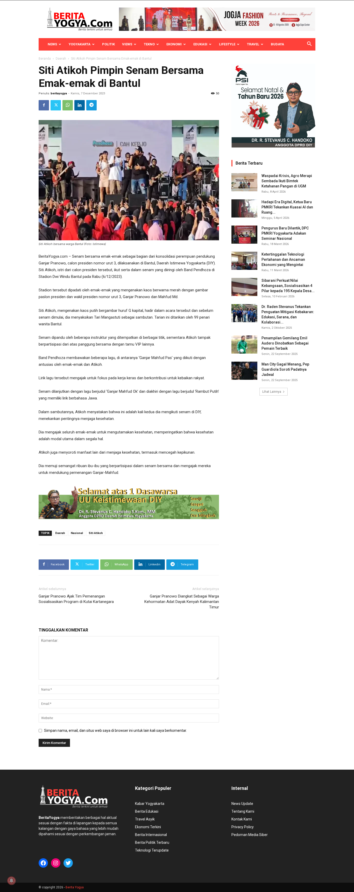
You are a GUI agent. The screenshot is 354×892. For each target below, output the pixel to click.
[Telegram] (91, 105)
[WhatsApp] (67, 105)
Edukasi (200, 44)
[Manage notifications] (11, 880)
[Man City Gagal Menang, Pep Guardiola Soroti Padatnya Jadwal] (244, 371)
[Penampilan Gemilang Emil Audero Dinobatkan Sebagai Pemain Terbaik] (244, 344)
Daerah (61, 58)
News (52, 44)
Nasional (77, 533)
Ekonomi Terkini (148, 827)
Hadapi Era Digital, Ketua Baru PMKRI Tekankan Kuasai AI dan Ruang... (287, 207)
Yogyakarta (79, 44)
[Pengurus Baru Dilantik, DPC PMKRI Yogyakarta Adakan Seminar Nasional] (244, 235)
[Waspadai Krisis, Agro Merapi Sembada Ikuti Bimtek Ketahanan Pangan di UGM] (244, 182)
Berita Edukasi (146, 811)
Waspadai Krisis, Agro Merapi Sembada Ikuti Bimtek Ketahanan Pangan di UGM (286, 181)
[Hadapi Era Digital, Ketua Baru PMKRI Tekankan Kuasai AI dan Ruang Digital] (244, 208)
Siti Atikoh (96, 533)
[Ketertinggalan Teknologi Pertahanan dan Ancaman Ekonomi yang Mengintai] (244, 261)
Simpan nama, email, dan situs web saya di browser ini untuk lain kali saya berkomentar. (115, 730)
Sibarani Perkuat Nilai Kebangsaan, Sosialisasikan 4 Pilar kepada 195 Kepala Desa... (288, 285)
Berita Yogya (75, 887)
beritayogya (59, 93)
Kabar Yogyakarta (149, 804)
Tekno (149, 44)
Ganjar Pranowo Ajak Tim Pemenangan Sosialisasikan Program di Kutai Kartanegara (76, 599)
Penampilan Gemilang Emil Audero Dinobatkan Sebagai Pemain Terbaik (285, 343)
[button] (309, 45)
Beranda (45, 58)
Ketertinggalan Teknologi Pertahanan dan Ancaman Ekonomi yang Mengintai (283, 259)
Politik (108, 44)
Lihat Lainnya (271, 392)
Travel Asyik (145, 819)
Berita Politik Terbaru (152, 842)
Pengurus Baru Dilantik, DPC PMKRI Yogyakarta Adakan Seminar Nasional (285, 233)
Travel (253, 44)
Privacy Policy (242, 827)
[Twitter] (56, 105)
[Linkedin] (79, 105)
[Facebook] (44, 105)
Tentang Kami (242, 811)
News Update (242, 804)
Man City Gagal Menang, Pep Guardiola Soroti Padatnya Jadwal (285, 369)
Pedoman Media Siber (249, 835)
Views (127, 44)
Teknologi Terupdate (152, 850)
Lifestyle (227, 44)
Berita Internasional (151, 835)
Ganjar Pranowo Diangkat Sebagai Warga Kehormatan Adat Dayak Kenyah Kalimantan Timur (181, 601)
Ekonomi (174, 44)
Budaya (277, 44)
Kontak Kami (241, 819)
